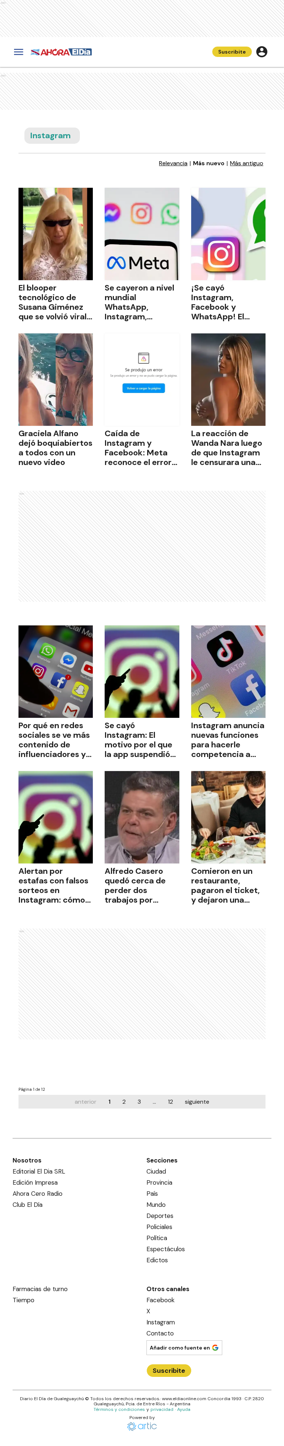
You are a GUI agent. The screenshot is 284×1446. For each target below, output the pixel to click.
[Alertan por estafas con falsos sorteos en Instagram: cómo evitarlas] (55, 817)
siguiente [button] (197, 1102)
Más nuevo (208, 163)
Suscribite (232, 51)
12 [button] (170, 1102)
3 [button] (139, 1102)
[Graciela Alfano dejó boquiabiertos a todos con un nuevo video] (55, 379)
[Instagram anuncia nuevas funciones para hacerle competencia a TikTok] (228, 671)
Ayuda (183, 1409)
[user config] (261, 51)
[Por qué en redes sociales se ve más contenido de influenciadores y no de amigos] (55, 671)
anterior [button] (86, 1102)
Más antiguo (246, 163)
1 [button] (109, 1102)
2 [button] (124, 1102)
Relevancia (173, 163)
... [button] (154, 1102)
